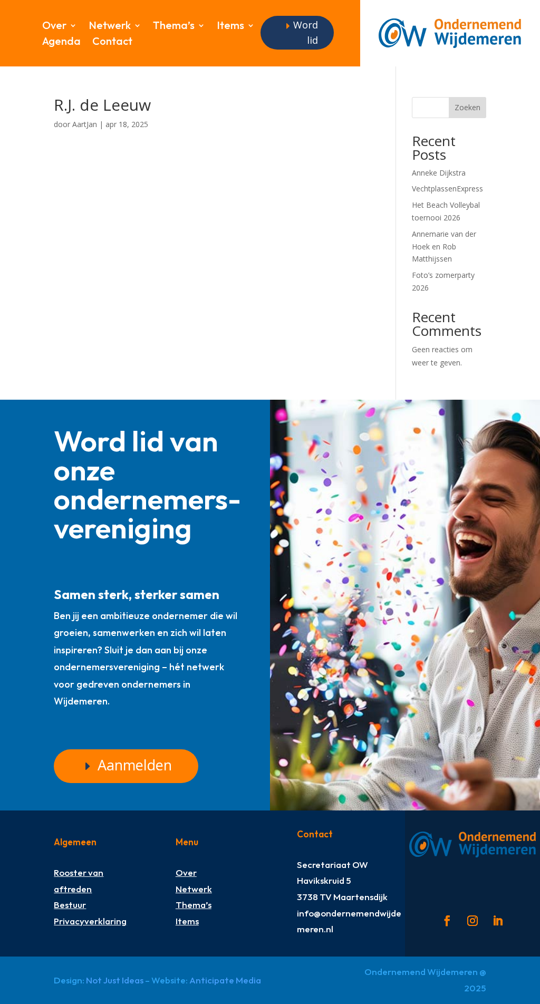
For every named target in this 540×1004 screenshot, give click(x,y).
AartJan (84, 124)
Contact (112, 42)
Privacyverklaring (90, 920)
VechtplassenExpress (447, 189)
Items (230, 27)
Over (54, 27)
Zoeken (467, 107)
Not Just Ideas (114, 980)
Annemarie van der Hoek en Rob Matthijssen (444, 246)
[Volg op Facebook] (447, 920)
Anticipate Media (225, 980)
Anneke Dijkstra (439, 173)
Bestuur (70, 904)
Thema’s (174, 27)
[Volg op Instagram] (472, 920)
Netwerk (110, 27)
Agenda (61, 42)
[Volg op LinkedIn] (497, 920)
